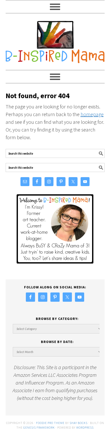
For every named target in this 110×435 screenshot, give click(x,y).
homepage (92, 114)
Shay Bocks (78, 423)
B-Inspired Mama (55, 39)
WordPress (85, 427)
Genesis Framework (39, 427)
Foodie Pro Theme (50, 423)
